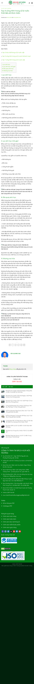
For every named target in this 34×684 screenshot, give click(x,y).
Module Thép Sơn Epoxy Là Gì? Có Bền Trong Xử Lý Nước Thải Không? (18, 436)
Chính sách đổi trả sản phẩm (11, 524)
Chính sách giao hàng (9, 527)
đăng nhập (12, 369)
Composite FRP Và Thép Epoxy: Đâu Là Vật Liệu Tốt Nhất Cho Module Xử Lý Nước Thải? (19, 421)
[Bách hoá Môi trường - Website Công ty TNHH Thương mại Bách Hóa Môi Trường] (17, 2)
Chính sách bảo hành (9, 519)
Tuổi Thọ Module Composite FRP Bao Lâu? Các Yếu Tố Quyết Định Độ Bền (19, 416)
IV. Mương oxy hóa (7, 70)
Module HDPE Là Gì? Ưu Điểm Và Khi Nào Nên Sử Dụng (19, 426)
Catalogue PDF (7, 506)
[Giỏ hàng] (32, 3)
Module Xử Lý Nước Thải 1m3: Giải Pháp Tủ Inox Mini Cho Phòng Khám (19, 401)
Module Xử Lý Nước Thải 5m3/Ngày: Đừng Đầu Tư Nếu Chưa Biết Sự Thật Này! (19, 391)
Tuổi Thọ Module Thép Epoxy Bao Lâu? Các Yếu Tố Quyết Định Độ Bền (19, 411)
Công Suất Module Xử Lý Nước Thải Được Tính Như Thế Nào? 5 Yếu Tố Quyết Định (19, 406)
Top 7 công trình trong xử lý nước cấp (13, 60)
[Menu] (2, 3)
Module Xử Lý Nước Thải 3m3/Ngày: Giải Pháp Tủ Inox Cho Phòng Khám (19, 396)
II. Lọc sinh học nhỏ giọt (8, 66)
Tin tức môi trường (6, 8)
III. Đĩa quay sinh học (8, 68)
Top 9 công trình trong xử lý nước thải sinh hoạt (16, 56)
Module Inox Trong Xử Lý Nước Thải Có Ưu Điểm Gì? (19, 431)
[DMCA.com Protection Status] (6, 548)
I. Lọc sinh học (6, 64)
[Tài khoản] (29, 3)
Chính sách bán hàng (9, 516)
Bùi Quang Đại (17, 17)
